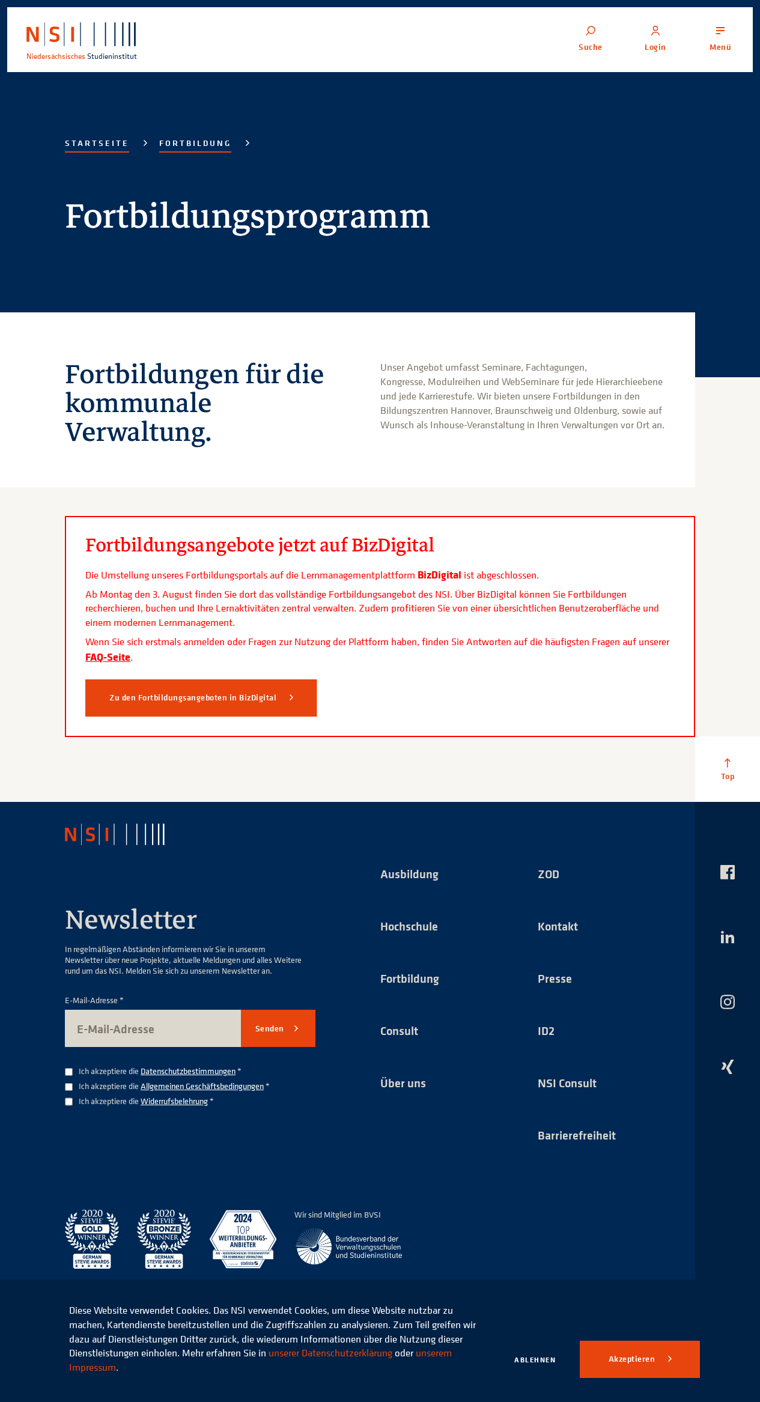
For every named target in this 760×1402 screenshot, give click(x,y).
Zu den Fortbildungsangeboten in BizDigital (194, 697)
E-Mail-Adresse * (94, 1000)
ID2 (546, 1030)
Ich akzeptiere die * (160, 1071)
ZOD (548, 874)
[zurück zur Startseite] (125, 834)
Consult (399, 1030)
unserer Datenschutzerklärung (330, 1352)
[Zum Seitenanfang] (727, 768)
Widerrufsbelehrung (174, 1100)
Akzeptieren (633, 1359)
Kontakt (558, 926)
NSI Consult (567, 1083)
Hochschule (409, 926)
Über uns (403, 1083)
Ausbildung (409, 874)
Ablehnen (535, 1360)
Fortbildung (195, 143)
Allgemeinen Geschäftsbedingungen (202, 1085)
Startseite (97, 143)
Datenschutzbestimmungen (188, 1070)
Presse (555, 978)
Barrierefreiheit (577, 1135)
